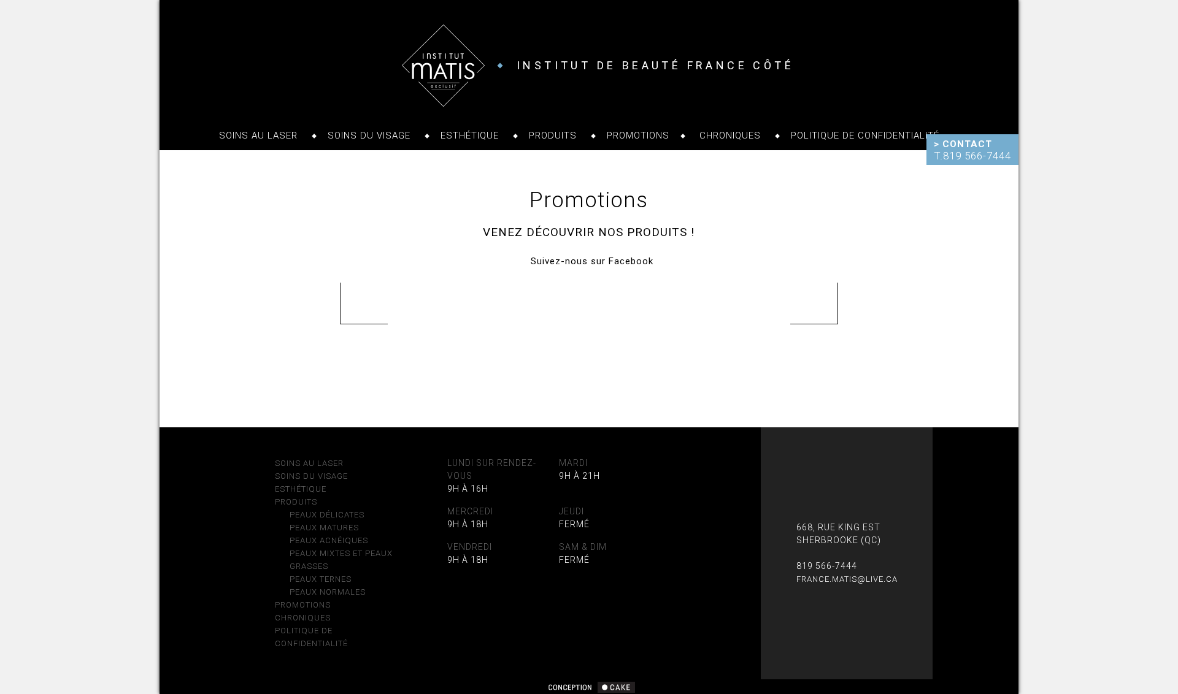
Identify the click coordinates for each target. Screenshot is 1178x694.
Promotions (638, 135)
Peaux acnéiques (329, 540)
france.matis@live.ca (847, 579)
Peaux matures (324, 527)
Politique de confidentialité (865, 135)
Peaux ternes (321, 579)
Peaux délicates (327, 514)
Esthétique (470, 135)
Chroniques (730, 135)
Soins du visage (369, 135)
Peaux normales (328, 592)
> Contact (963, 144)
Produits (553, 135)
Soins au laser (258, 135)
